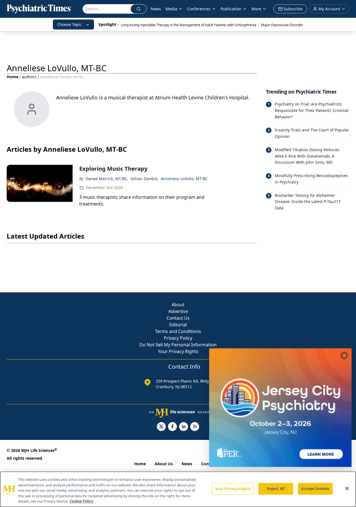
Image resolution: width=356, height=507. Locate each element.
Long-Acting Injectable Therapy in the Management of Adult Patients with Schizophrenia (188, 25)
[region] (178, 489)
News (156, 8)
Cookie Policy (81, 501)
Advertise (178, 311)
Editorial (178, 325)
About (178, 305)
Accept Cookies (315, 488)
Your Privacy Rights (178, 351)
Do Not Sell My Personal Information (178, 345)
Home (12, 76)
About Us (164, 463)
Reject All (276, 488)
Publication (231, 8)
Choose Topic (69, 24)
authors (29, 76)
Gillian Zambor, (144, 178)
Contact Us (178, 318)
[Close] (347, 488)
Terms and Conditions (178, 331)
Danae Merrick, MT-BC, (107, 178)
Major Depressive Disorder (282, 25)
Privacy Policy (178, 338)
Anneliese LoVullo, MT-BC (184, 178)
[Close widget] (344, 355)
